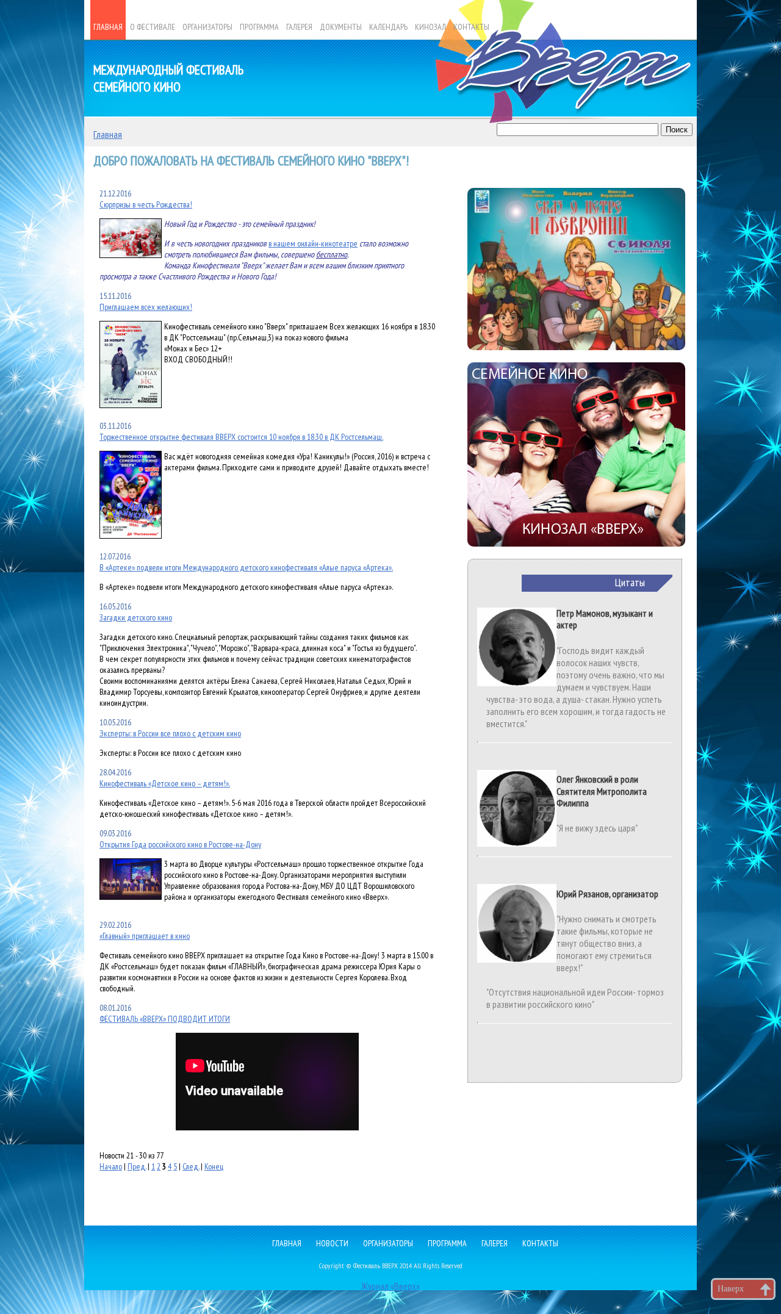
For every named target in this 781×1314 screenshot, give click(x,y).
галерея (494, 1243)
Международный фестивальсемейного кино (168, 78)
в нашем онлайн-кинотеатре (313, 243)
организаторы (388, 1243)
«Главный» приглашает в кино (144, 935)
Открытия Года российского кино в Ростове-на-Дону (180, 844)
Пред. (137, 1166)
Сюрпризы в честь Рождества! (145, 204)
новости (332, 1243)
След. (190, 1166)
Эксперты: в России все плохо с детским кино (170, 733)
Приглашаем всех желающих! (145, 306)
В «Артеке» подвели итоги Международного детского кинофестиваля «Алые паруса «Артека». (246, 567)
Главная (107, 134)
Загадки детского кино (135, 617)
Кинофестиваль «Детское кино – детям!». (164, 783)
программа (447, 1243)
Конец (213, 1166)
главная (286, 1243)
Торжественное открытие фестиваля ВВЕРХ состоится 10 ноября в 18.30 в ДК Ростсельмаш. (241, 436)
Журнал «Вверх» (390, 1286)
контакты (540, 1243)
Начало (110, 1166)
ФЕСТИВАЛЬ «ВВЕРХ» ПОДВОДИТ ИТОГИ (164, 1018)
